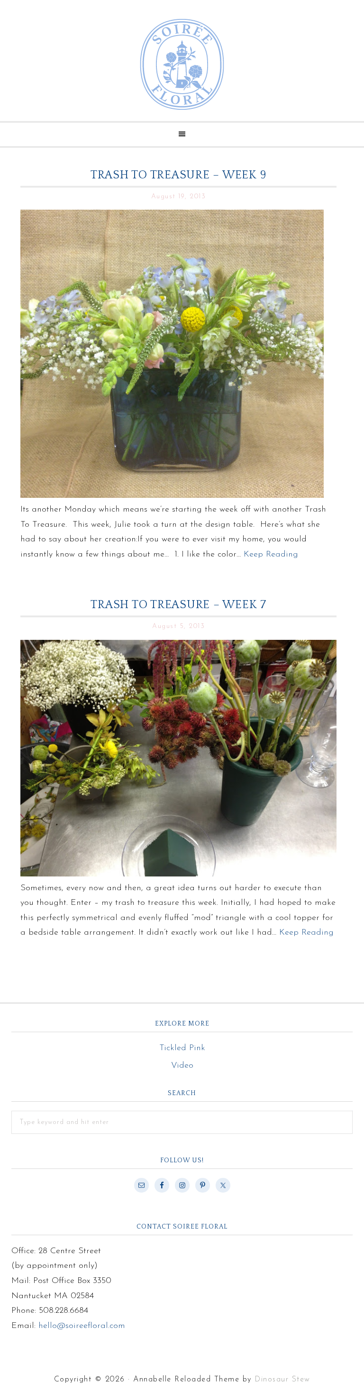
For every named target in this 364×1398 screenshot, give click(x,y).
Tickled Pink (182, 1048)
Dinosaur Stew (282, 1379)
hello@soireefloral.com (81, 1326)
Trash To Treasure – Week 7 (178, 605)
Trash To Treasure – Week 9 (179, 175)
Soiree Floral (182, 64)
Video (182, 1066)
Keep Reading (271, 554)
